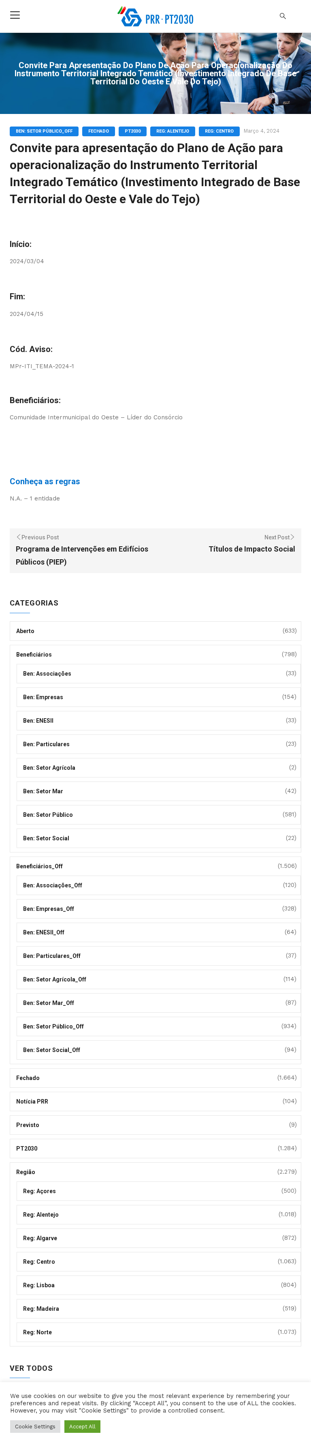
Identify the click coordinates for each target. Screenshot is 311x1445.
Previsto (27, 1125)
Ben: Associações (47, 673)
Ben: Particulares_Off (52, 956)
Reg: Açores (39, 1191)
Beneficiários (34, 654)
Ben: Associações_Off (52, 885)
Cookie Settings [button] (35, 1427)
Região (25, 1172)
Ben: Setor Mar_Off (48, 1003)
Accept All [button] (82, 1427)
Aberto (25, 631)
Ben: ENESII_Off (43, 932)
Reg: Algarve (40, 1238)
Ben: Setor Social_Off (51, 1050)
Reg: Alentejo (172, 131)
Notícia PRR (32, 1101)
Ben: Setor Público (48, 815)
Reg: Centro (219, 131)
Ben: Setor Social (46, 838)
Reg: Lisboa (39, 1285)
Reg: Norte (37, 1332)
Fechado (98, 131)
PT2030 (133, 131)
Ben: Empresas (43, 697)
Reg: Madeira (41, 1308)
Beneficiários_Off (39, 866)
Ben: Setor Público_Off (44, 131)
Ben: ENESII (38, 720)
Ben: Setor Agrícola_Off (54, 979)
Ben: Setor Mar (43, 791)
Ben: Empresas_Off (48, 909)
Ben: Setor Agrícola (49, 767)
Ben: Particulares (46, 744)
